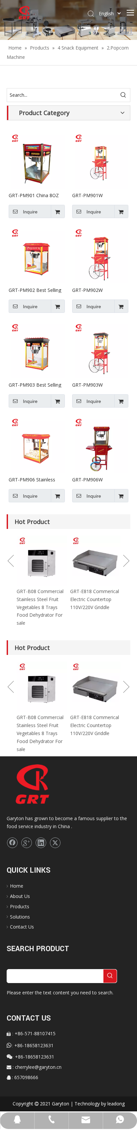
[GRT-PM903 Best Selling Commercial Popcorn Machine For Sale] (37, 349)
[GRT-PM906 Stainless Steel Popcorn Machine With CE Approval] (37, 444)
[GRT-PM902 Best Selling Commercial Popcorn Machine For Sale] (37, 254)
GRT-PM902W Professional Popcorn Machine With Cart (95, 290)
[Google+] (26, 842)
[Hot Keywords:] (123, 95)
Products (19, 906)
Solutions (20, 917)
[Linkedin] (41, 842)
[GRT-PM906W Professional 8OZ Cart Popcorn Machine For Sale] (100, 444)
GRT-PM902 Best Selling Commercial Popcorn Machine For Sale (35, 290)
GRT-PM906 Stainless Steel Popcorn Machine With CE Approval (34, 479)
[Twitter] (55, 842)
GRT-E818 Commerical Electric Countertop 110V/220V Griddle (94, 599)
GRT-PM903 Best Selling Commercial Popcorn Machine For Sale (35, 385)
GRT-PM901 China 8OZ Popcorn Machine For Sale (34, 195)
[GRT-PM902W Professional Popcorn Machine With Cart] (100, 254)
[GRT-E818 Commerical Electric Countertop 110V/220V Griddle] (95, 561)
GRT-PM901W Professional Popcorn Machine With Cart (95, 195)
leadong (116, 1103)
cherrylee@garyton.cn (38, 1067)
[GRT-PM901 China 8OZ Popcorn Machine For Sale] (37, 160)
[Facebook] (12, 842)
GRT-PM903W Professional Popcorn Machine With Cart (95, 385)
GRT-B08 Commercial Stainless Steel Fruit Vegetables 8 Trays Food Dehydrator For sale (40, 607)
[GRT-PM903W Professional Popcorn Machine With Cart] (100, 349)
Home (16, 886)
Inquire (30, 211)
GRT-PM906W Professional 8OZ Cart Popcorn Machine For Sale (96, 479)
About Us (20, 896)
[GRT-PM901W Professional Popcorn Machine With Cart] (100, 160)
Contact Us (22, 927)
